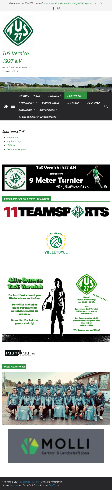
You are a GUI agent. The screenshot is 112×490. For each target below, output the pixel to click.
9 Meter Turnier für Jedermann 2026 (37, 116)
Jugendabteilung (50, 102)
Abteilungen (25, 109)
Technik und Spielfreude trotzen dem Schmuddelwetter (70, 3)
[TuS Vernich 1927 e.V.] (5, 106)
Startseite (24, 95)
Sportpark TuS (74, 95)
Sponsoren (53, 95)
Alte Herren (73, 102)
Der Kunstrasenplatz (16, 149)
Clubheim (11, 145)
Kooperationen (47, 109)
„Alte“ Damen (93, 102)
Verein (36, 95)
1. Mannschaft (26, 102)
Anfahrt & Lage (14, 141)
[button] (41, 96)
